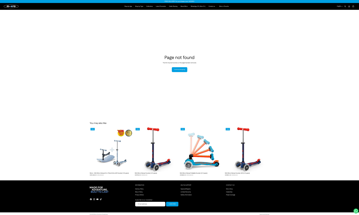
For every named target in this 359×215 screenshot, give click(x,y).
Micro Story (229, 189)
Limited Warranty (186, 192)
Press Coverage (230, 195)
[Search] (345, 6)
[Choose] (131, 168)
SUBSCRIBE (172, 204)
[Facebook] (91, 199)
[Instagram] (94, 199)
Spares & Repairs (185, 189)
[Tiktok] (101, 199)
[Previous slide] (92, 149)
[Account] (349, 6)
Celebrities (229, 192)
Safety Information (186, 195)
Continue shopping (179, 69)
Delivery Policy (139, 189)
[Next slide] (131, 149)
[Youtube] (97, 199)
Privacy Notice (139, 195)
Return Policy (139, 192)
